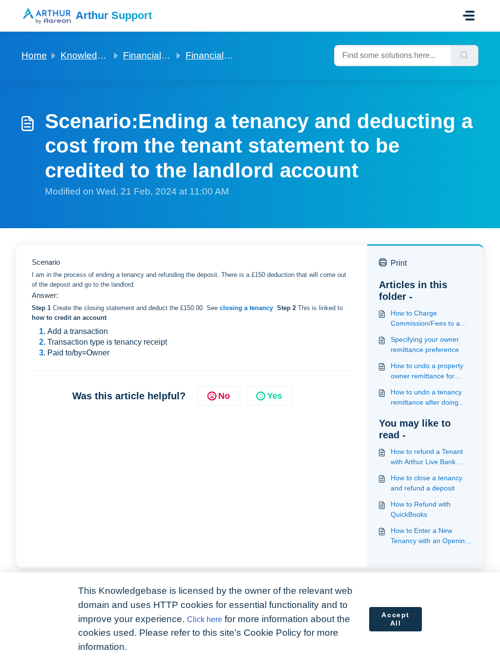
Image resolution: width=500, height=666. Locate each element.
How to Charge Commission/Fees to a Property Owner (425, 319)
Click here (204, 619)
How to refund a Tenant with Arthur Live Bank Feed (427, 457)
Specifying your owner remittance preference (425, 344)
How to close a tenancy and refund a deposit (426, 483)
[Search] (465, 55)
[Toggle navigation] (469, 15)
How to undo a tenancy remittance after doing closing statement (426, 398)
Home (34, 55)
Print (399, 263)
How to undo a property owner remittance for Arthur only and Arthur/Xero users (427, 371)
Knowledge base (96, 55)
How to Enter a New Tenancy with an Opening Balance (430, 536)
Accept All (395, 619)
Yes (274, 396)
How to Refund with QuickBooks (421, 509)
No (224, 396)
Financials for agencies (171, 55)
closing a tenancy (247, 308)
